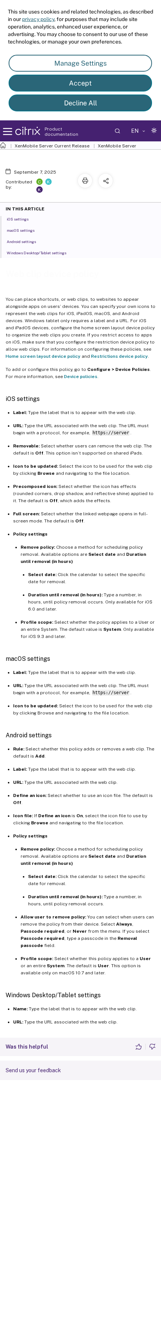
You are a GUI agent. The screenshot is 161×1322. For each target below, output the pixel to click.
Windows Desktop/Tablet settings (36, 253)
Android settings (21, 241)
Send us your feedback (33, 1070)
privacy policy (38, 19)
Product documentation (61, 131)
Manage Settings (80, 63)
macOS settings (20, 230)
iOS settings (17, 219)
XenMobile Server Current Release (52, 146)
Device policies (80, 376)
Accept (80, 83)
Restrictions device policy (119, 356)
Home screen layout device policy (43, 356)
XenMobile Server (117, 146)
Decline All (80, 103)
